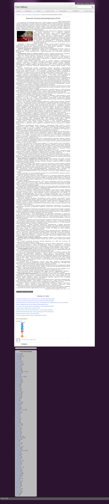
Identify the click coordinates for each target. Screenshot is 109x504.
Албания (18, 357)
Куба (17, 414)
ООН (17, 495)
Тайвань (18, 463)
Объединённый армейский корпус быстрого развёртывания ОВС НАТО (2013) (35, 311)
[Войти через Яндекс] (22, 331)
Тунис (17, 465)
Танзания (18, 464)
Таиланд (18, 462)
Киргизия (18, 407)
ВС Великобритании (27, 291)
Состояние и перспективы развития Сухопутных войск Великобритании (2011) (35, 300)
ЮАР (17, 487)
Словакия (18, 456)
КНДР (17, 411)
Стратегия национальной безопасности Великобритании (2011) (31, 315)
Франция (18, 474)
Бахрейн (18, 366)
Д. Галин (19, 291)
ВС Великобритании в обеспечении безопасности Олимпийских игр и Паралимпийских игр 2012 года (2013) (42, 302)
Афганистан (19, 363)
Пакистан (18, 442)
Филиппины (18, 472)
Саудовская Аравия (20, 450)
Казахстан (18, 402)
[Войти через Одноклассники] (22, 336)
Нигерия (18, 435)
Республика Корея (20, 409)
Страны (38, 11)
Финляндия (18, 473)
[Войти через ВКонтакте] (22, 326)
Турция (17, 468)
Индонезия (18, 391)
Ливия (17, 421)
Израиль (18, 389)
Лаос (17, 417)
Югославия (18, 488)
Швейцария (18, 481)
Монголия (18, 432)
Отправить (24, 344)
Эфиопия (18, 486)
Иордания (18, 393)
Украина (18, 471)
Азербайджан (19, 356)
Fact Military (21, 7)
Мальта (17, 430)
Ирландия (18, 394)
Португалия (18, 446)
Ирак (17, 399)
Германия (18, 381)
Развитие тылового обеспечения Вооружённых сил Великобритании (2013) (34, 309)
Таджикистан (19, 460)
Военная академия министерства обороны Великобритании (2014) (32, 304)
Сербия (17, 453)
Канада (17, 404)
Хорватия (18, 476)
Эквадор (18, 483)
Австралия (18, 353)
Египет (17, 388)
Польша (18, 448)
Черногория (18, 478)
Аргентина (18, 361)
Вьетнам (18, 380)
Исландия (18, 395)
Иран (17, 400)
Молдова (18, 428)
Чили (17, 479)
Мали (17, 426)
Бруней (17, 374)
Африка (18, 492)
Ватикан (18, 375)
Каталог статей (50, 11)
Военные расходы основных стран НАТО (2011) (27, 313)
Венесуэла (18, 379)
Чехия (17, 477)
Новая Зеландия (20, 437)
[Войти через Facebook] (22, 329)
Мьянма (18, 434)
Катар (17, 406)
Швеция (18, 482)
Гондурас (18, 383)
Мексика (18, 427)
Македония (18, 425)
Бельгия (18, 369)
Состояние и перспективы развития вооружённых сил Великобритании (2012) (35, 306)
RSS (92, 3)
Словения (18, 458)
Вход (88, 3)
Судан (17, 459)
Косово (17, 413)
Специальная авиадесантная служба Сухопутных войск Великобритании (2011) (35, 298)
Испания (18, 397)
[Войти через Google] (22, 334)
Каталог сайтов (88, 11)
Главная (18, 11)
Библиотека (28, 11)
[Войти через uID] (22, 324)
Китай (17, 408)
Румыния (18, 449)
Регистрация (81, 3)
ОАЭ (17, 440)
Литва (17, 422)
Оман (17, 441)
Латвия (17, 418)
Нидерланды (19, 436)
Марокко (18, 431)
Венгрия (18, 377)
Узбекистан (18, 469)
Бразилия (18, 372)
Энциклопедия (62, 11)
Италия (17, 398)
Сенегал (18, 451)
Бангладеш (18, 365)
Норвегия (18, 439)
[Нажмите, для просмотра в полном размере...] (25, 41)
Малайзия (18, 423)
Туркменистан (19, 467)
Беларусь (18, 367)
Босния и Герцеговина (21, 371)
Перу (17, 445)
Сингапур (18, 454)
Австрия (18, 355)
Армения (18, 362)
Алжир (17, 358)
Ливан (17, 420)
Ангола (17, 360)
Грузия (17, 385)
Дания (17, 386)
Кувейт (17, 416)
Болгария (18, 370)
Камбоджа (18, 403)
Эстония (18, 485)
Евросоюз (18, 491)
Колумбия (18, 412)
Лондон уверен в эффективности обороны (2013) (28, 308)
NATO (17, 493)
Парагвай (18, 444)
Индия (17, 390)
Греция (17, 384)
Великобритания (20, 376)
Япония (17, 490)
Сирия (17, 455)
